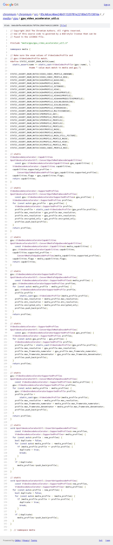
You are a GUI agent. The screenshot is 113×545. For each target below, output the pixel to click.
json (107, 540)
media (7, 18)
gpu (15, 18)
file (63, 25)
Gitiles (18, 540)
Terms (34, 540)
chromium (9, 14)
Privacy (25, 540)
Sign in (107, 4)
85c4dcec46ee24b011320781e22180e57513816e (69, 14)
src (36, 14)
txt (100, 540)
